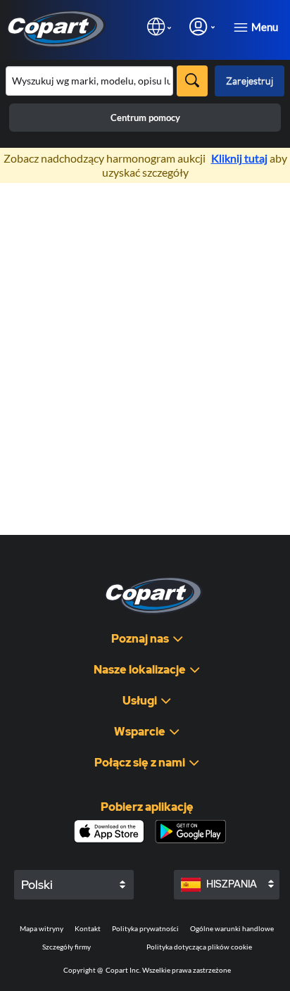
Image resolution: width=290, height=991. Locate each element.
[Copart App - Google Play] (190, 831)
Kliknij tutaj (239, 158)
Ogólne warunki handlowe (232, 928)
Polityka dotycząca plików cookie (199, 946)
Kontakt (88, 928)
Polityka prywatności (145, 928)
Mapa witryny (41, 928)
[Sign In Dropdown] (202, 26)
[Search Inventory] (192, 80)
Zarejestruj (249, 81)
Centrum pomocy (145, 117)
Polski (37, 884)
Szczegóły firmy (66, 946)
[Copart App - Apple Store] (109, 831)
